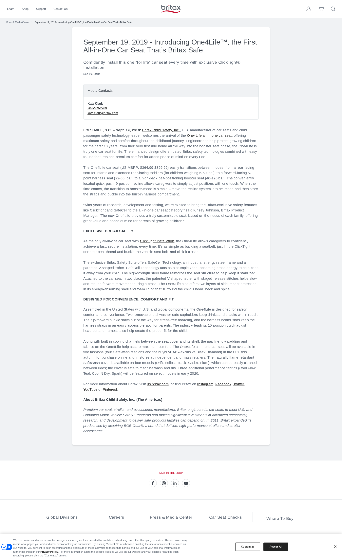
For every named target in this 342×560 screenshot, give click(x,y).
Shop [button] (25, 8)
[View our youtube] (186, 483)
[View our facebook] (153, 483)
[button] (308, 9)
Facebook (223, 384)
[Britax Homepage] (171, 9)
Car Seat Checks (225, 517)
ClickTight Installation (157, 241)
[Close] (335, 546)
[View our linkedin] (175, 483)
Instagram (205, 384)
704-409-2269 (97, 108)
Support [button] (41, 8)
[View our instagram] (164, 483)
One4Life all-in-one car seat (209, 135)
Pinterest (110, 389)
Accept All (276, 546)
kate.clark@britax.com (102, 113)
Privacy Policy (49, 551)
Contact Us (60, 8)
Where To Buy (280, 518)
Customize (247, 546)
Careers (116, 517)
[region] (171, 547)
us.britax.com (157, 384)
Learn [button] (10, 8)
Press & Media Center (17, 22)
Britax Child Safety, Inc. (161, 130)
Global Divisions (62, 517)
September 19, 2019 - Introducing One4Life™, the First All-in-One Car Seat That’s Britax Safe (83, 22)
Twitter (238, 384)
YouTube (90, 389)
